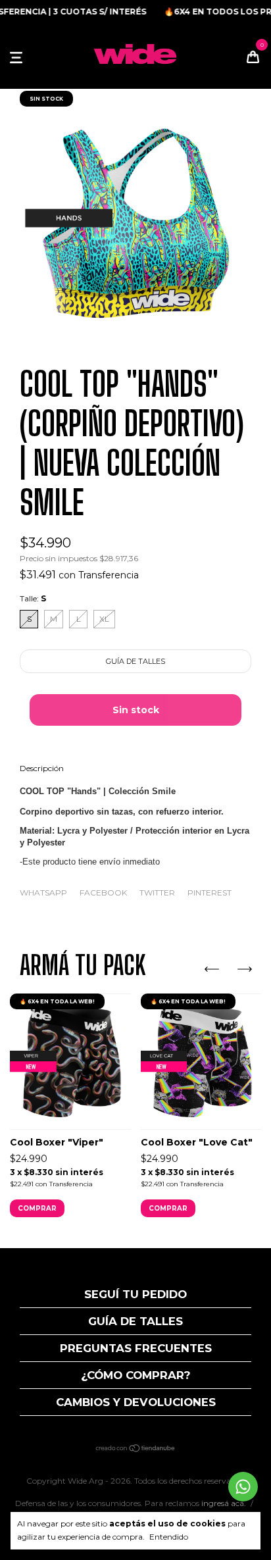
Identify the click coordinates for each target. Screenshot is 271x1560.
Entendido (168, 1537)
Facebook (103, 892)
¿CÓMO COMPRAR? (136, 1375)
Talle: (33, 598)
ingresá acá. (223, 1503)
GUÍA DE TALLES (135, 1321)
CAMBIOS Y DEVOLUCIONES (136, 1402)
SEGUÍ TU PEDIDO (135, 1294)
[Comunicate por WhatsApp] (243, 1486)
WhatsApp (43, 892)
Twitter (157, 892)
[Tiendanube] (136, 1449)
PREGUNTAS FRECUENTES (136, 1348)
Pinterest (209, 892)
